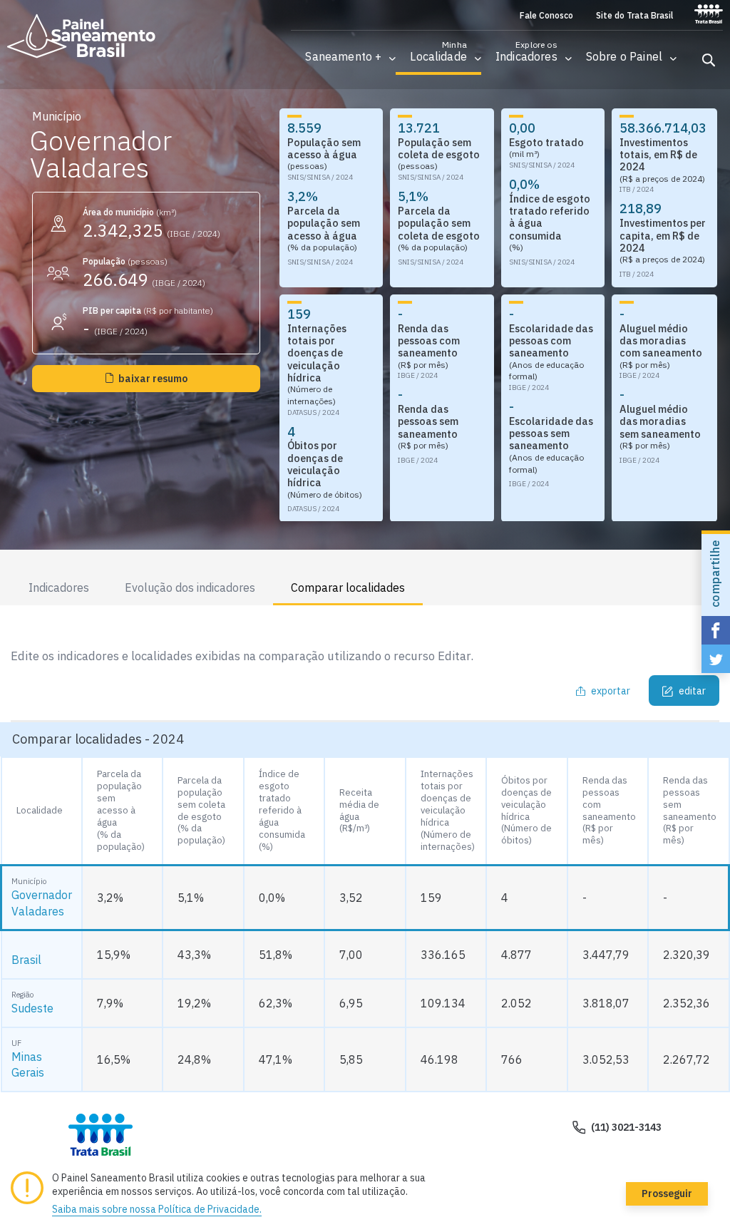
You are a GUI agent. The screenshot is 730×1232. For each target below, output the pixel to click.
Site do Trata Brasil (634, 15)
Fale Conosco (546, 15)
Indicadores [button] (59, 587)
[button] (343, 56)
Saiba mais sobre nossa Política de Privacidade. (157, 1209)
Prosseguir (667, 1193)
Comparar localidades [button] (348, 587)
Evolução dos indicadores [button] (190, 587)
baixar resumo (152, 378)
